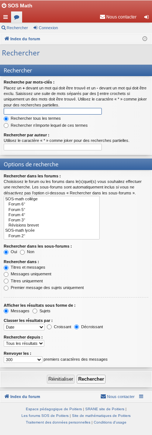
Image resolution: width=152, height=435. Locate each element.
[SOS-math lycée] (51, 230)
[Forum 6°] (51, 204)
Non (30, 251)
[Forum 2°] (51, 236)
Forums (18, 18)
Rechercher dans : (21, 261)
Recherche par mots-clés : (29, 82)
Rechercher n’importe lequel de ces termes (49, 125)
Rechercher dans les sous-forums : (38, 246)
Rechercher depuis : (23, 337)
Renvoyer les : (17, 353)
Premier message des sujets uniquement (47, 287)
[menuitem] (118, 17)
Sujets (44, 311)
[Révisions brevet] (51, 225)
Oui (13, 251)
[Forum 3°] (51, 220)
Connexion (48, 28)
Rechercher (17, 28)
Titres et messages (27, 267)
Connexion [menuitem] (148, 18)
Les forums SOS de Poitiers (45, 416)
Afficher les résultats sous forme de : (40, 305)
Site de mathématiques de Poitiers (101, 416)
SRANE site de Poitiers (104, 409)
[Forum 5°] (51, 210)
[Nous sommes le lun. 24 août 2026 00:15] (144, 39)
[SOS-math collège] (51, 199)
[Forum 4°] (51, 215)
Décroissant (91, 326)
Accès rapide (7, 18)
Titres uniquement (26, 281)
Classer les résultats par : (28, 320)
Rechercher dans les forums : (32, 176)
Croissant (62, 326)
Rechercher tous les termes (35, 118)
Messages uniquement (30, 274)
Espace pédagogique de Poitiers (54, 409)
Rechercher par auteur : (26, 135)
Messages (20, 311)
